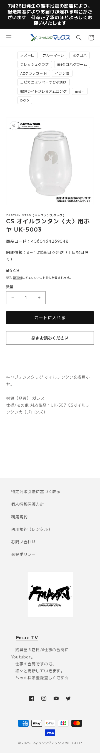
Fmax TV (27, 637)
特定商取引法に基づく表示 (36, 491)
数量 (10, 286)
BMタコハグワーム (72, 64)
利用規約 (19, 516)
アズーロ (27, 55)
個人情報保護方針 (27, 504)
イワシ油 (62, 73)
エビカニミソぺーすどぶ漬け (43, 82)
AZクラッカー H (33, 73)
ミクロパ (79, 55)
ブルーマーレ (53, 55)
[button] (9, 38)
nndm (80, 91)
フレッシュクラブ (34, 64)
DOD (24, 100)
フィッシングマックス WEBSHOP (57, 743)
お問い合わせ (23, 541)
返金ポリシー (23, 554)
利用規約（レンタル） (31, 529)
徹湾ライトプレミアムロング (43, 91)
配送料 (17, 277)
